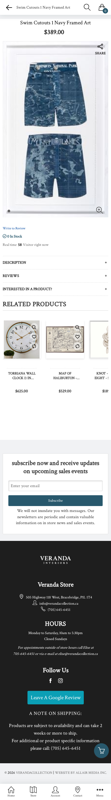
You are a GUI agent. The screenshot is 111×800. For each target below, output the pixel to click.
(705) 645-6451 (59, 609)
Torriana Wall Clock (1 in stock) (22, 376)
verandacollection (34, 773)
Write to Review (14, 228)
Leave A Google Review (56, 697)
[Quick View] (34, 327)
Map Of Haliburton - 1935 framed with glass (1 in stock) (65, 376)
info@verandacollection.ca (58, 603)
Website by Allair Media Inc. (81, 773)
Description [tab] (14, 263)
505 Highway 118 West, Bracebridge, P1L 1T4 (59, 597)
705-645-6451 (23, 653)
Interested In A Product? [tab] (27, 289)
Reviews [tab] (11, 276)
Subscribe (55, 500)
